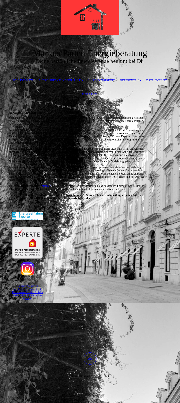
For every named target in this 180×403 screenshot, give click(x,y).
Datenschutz (156, 80)
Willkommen (23, 80)
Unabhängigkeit (101, 80)
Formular (45, 185)
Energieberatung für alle (60, 80)
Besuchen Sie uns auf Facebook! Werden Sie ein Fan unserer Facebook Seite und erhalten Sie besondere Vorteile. (27, 292)
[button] (90, 358)
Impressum (90, 94)
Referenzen (129, 80)
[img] (90, 17)
